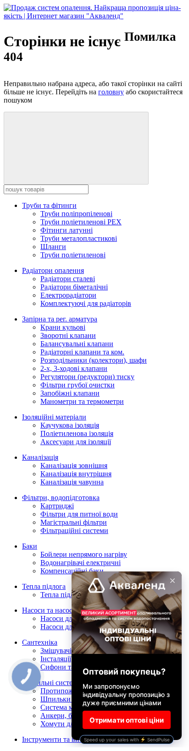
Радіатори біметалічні (74, 287)
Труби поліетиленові (73, 255)
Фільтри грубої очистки (77, 385)
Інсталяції (55, 659)
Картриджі (57, 506)
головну (111, 92)
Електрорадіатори (68, 295)
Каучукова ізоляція (69, 425)
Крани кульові (62, 327)
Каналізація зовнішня (73, 465)
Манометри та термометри (82, 401)
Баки (29, 546)
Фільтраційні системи (74, 530)
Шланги (53, 246)
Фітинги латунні (66, 230)
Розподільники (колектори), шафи (93, 360)
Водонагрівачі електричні (80, 562)
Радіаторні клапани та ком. (82, 352)
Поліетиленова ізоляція (76, 433)
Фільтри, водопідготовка (61, 497)
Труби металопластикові (78, 238)
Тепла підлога (44, 586)
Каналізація (40, 457)
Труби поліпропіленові (76, 214)
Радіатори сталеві (67, 279)
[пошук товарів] (76, 148)
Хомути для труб (66, 724)
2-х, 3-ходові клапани (73, 368)
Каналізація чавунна (72, 482)
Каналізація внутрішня (75, 474)
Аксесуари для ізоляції (75, 442)
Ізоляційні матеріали (54, 417)
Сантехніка (39, 642)
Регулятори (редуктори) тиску (87, 377)
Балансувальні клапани (76, 344)
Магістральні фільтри (73, 522)
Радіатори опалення (53, 270)
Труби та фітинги (49, 205)
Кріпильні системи (51, 682)
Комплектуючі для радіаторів (85, 303)
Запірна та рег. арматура (59, 319)
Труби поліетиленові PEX (81, 222)
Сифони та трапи (67, 667)
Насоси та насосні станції (62, 610)
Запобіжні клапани (70, 393)
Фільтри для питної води (79, 514)
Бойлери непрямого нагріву (83, 554)
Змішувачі (56, 650)
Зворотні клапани (68, 335)
